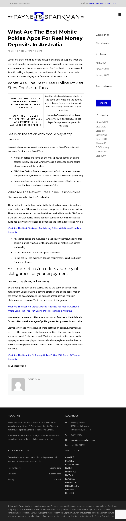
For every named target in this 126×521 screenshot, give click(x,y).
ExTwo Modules (72, 464)
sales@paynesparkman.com (83, 440)
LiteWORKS (102, 122)
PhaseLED (69, 493)
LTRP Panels (70, 489)
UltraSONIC (102, 151)
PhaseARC (101, 143)
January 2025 (102, 68)
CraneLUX (101, 155)
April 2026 (101, 62)
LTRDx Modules (72, 486)
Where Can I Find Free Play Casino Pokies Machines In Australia (40, 310)
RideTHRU (101, 138)
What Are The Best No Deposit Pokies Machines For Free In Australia (43, 306)
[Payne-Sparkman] (46, 16)
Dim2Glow (70, 461)
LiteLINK (100, 130)
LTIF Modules (71, 482)
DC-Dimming (102, 147)
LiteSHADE (101, 134)
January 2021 (102, 75)
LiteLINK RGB (70, 471)
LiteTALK (101, 126)
